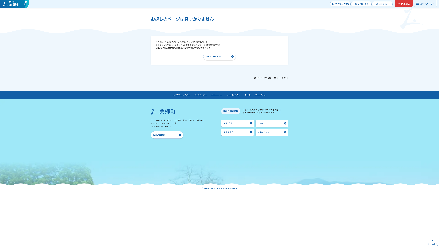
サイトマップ (260, 95)
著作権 (248, 95)
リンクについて (233, 95)
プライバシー (216, 95)
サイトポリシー (200, 95)
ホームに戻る (282, 78)
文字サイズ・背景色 (342, 4)
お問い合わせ (159, 135)
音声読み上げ (363, 4)
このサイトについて (181, 95)
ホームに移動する (213, 56)
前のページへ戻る (264, 78)
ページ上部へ (432, 244)
